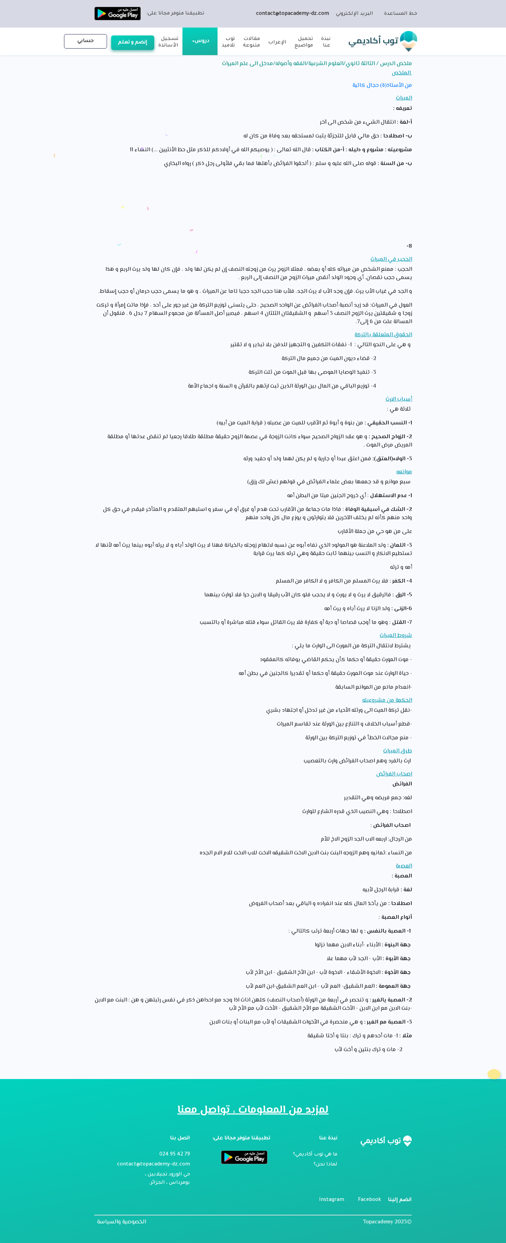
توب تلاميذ (228, 43)
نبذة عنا (325, 43)
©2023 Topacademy (387, 1222)
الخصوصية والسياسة (121, 1222)
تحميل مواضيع (304, 43)
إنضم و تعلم (132, 42)
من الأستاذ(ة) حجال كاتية (382, 86)
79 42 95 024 (174, 1155)
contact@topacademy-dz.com (292, 14)
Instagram (331, 1200)
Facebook (369, 1200)
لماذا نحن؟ (325, 1165)
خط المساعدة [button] (400, 14)
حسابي (85, 41)
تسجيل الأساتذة (168, 43)
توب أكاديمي (374, 40)
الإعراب (277, 42)
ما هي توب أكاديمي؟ (315, 1155)
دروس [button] (202, 41)
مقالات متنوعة (251, 43)
